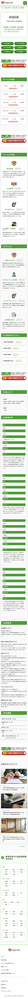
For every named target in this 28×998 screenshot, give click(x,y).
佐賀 (14, 932)
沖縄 (14, 937)
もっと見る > (23, 846)
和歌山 (21, 914)
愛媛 (14, 925)
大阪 (21, 911)
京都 (14, 911)
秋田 (14, 883)
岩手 (21, 881)
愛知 (18, 902)
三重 (5, 904)
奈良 (14, 914)
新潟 (6, 893)
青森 (14, 881)
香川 (6, 925)
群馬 (21, 869)
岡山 (21, 921)
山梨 (14, 874)
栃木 (14, 869)
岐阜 (5, 902)
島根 (14, 921)
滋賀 (6, 911)
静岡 (12, 902)
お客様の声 (21, 47)
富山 (14, 893)
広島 (6, 923)
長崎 (21, 932)
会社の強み (7, 43)
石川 (21, 893)
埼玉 (6, 872)
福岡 (6, 932)
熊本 (6, 935)
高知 (21, 925)
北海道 (6, 881)
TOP (2, 7)
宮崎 (21, 935)
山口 (14, 923)
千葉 (14, 872)
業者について (4, 966)
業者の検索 (7, 7)
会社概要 (20, 51)
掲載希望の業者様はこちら (8, 973)
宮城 (6, 883)
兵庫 (6, 914)
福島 (6, 886)
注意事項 (7, 51)
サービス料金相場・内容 (7, 963)
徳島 (21, 923)
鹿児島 (6, 937)
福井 (6, 895)
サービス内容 (7, 47)
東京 (21, 872)
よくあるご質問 (5, 970)
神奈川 (6, 874)
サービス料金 (20, 43)
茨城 (6, 869)
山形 (21, 883)
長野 (14, 895)
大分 (14, 935)
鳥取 (6, 921)
